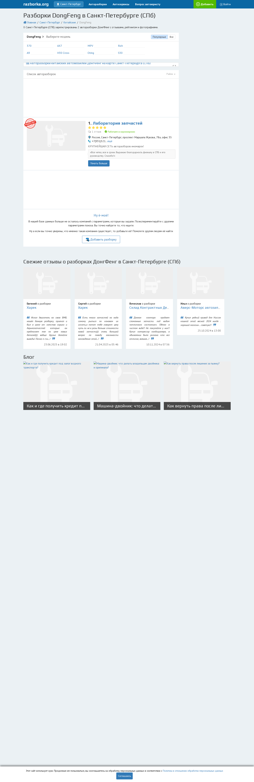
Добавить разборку (103, 239)
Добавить (207, 4)
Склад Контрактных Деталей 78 (155, 307)
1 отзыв (96, 131)
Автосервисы (121, 4)
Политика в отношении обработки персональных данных (193, 770)
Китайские (69, 22)
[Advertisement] (101, 98)
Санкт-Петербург (50, 22)
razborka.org (36, 4)
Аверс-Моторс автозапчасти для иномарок (216, 307)
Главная (31, 22)
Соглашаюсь (124, 776)
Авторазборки (98, 4)
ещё (109, 141)
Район (170, 73)
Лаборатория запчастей (117, 123)
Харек (31, 307)
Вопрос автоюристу (147, 4)
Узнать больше (98, 163)
